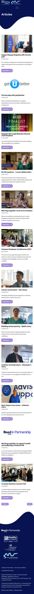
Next (29, 504)
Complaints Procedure (7, 570)
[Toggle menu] (17, 7)
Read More (6, 70)
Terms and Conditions (20, 567)
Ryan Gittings (9, 590)
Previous (4, 504)
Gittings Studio (18, 590)
